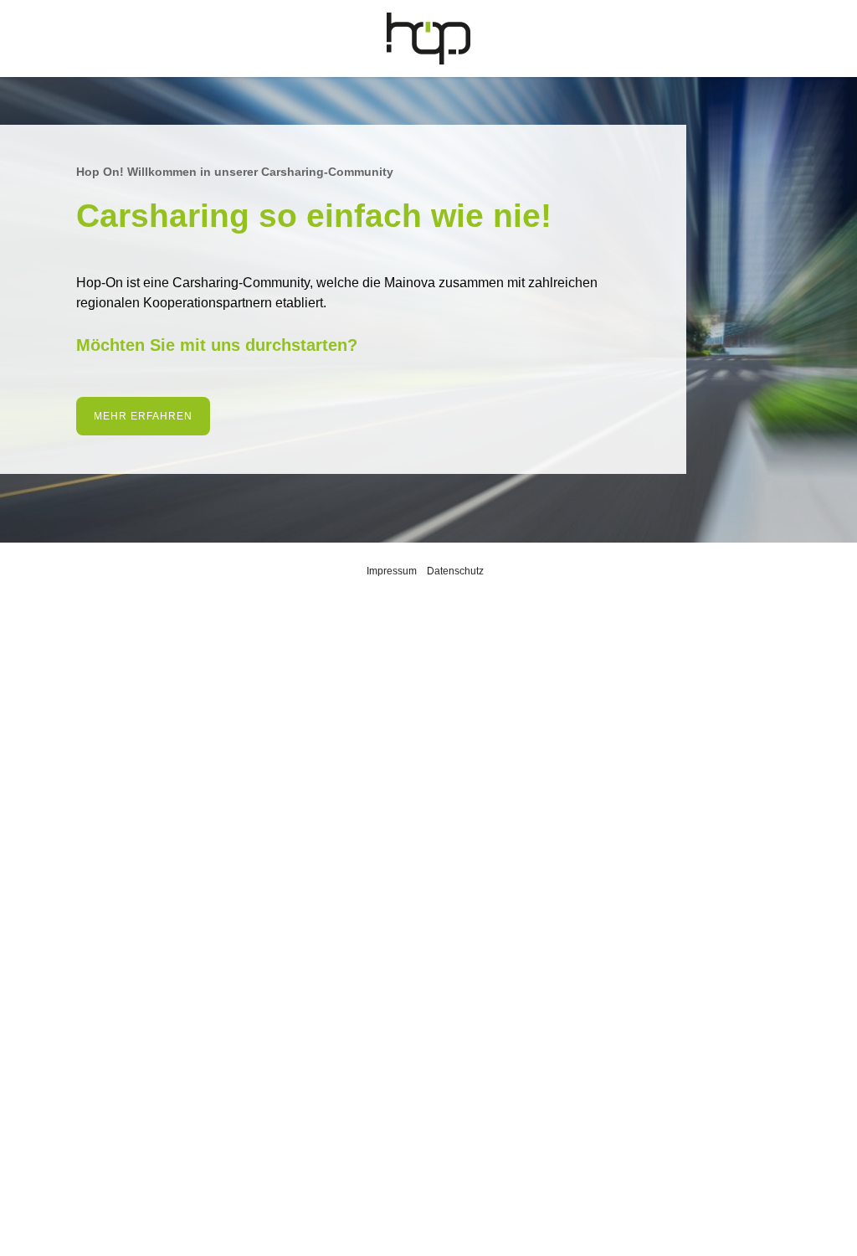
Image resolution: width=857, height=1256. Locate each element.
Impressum (392, 571)
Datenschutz (455, 571)
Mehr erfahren (143, 416)
